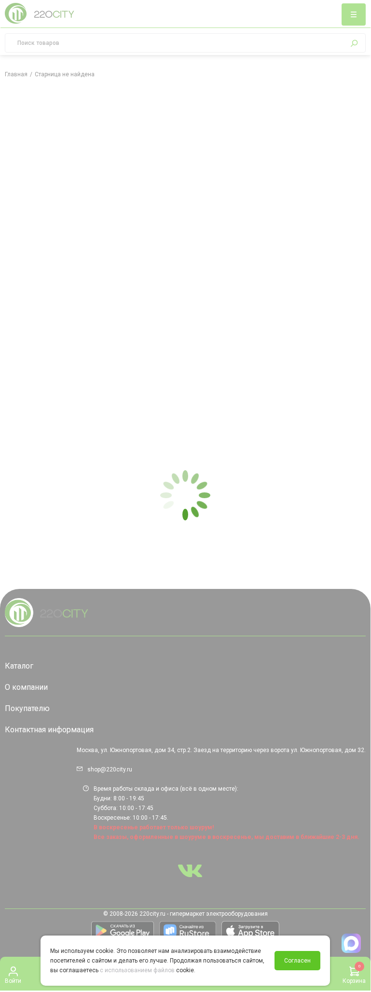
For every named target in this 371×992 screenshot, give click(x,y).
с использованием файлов (137, 970)
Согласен (297, 960)
